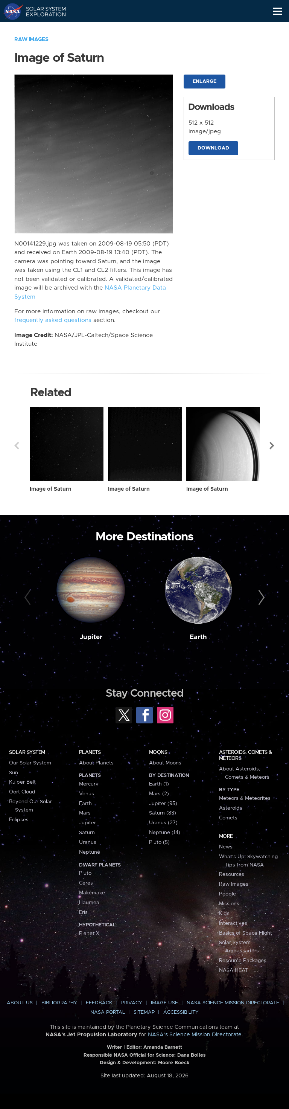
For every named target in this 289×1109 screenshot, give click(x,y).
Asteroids (230, 808)
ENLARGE (204, 81)
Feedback (99, 1003)
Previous (16, 445)
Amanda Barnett (162, 1047)
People (227, 894)
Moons (158, 752)
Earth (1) (159, 784)
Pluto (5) (159, 842)
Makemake (92, 892)
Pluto (85, 873)
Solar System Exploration (41, 11)
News (226, 847)
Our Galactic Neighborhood (41, 28)
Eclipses (19, 819)
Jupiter (91, 637)
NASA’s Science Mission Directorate (195, 1034)
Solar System (27, 752)
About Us (20, 1003)
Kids (224, 913)
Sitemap (144, 1012)
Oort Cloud (22, 792)
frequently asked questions (52, 320)
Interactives (233, 923)
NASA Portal (107, 1012)
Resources (231, 874)
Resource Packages (242, 960)
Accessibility (181, 1012)
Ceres (86, 883)
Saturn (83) (162, 813)
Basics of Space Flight (245, 933)
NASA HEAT (233, 970)
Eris (83, 912)
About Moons (165, 763)
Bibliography (59, 1003)
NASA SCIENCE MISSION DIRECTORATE (233, 1003)
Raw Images (31, 39)
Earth (198, 637)
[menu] (277, 11)
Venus (86, 793)
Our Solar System (30, 763)
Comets (228, 818)
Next (272, 445)
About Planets (96, 763)
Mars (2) (159, 793)
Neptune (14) (164, 832)
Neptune (89, 852)
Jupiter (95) (163, 803)
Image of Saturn (50, 489)
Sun (13, 772)
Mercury (89, 784)
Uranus (87, 842)
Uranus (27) (163, 822)
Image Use (164, 1003)
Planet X (89, 933)
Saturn (87, 832)
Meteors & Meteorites (245, 798)
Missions (229, 903)
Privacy (131, 1003)
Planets (89, 752)
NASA (10, 11)
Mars (85, 813)
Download (213, 148)
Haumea (89, 902)
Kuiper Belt (22, 782)
